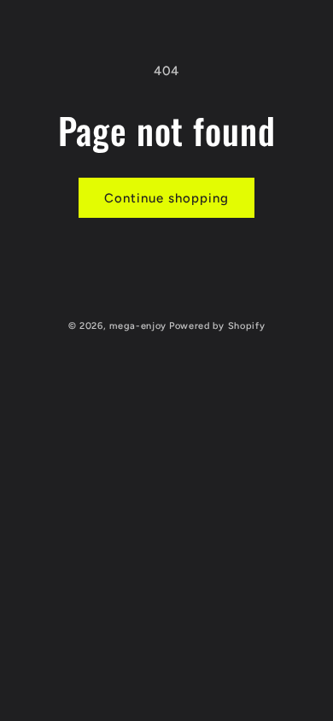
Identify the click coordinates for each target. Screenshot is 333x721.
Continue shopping (166, 198)
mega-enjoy (137, 325)
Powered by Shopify (217, 325)
